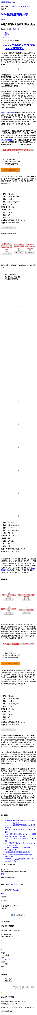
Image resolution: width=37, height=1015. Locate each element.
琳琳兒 (3, 874)
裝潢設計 (16, 890)
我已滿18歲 (5, 1011)
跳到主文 (4, 20)
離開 (11, 1011)
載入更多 (4, 897)
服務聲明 (20, 989)
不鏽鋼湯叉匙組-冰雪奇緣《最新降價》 (18, 852)
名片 (6, 37)
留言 (17, 884)
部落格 (7, 35)
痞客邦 (13, 884)
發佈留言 (4, 908)
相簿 (6, 33)
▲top (2, 893)
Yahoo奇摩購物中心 (7, 113)
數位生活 (16, 29)
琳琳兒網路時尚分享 (14, 14)
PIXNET (9, 987)
